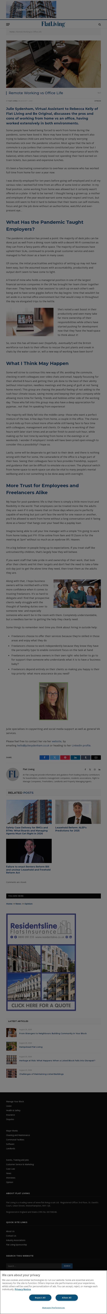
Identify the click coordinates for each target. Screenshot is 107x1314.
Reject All (40, 1297)
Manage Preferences (53, 1307)
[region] (53, 1292)
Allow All (66, 1297)
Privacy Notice (23, 1289)
